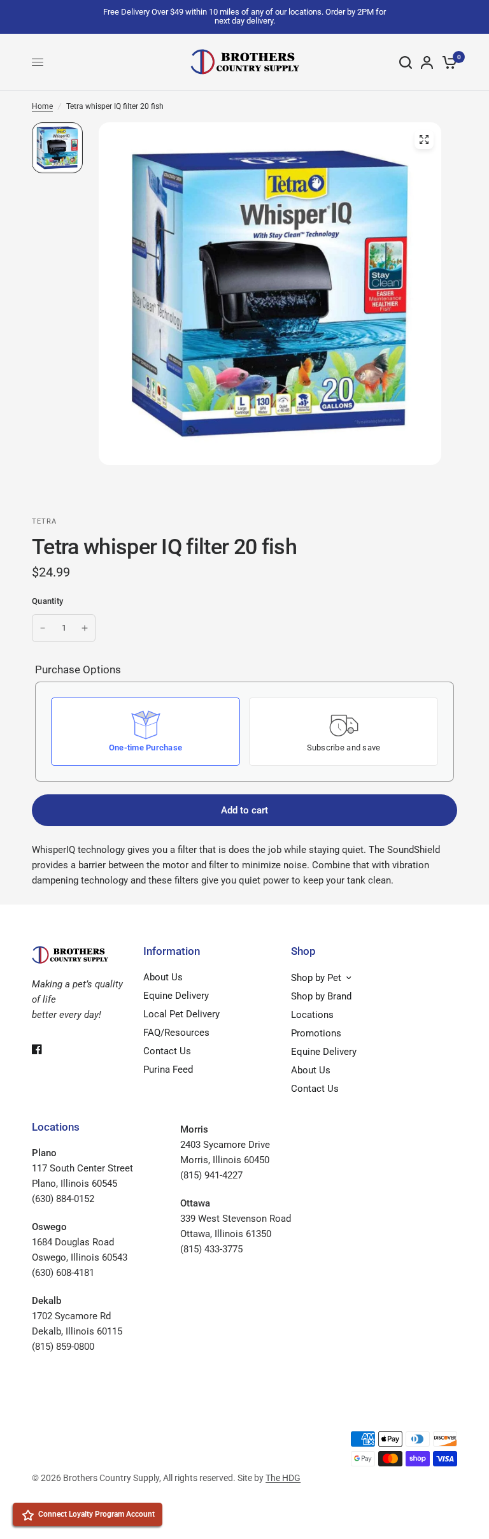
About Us (163, 977)
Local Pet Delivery (181, 1014)
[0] (447, 62)
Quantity (47, 601)
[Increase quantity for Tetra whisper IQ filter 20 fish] (84, 628)
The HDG (283, 1478)
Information (171, 951)
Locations (312, 1014)
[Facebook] (46, 1049)
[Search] (405, 62)
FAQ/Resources (176, 1032)
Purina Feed (168, 1069)
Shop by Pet (316, 978)
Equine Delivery (176, 995)
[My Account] (426, 62)
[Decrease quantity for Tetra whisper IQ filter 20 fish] (42, 628)
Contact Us (167, 1051)
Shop (303, 951)
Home (42, 106)
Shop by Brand (321, 996)
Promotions (316, 1033)
